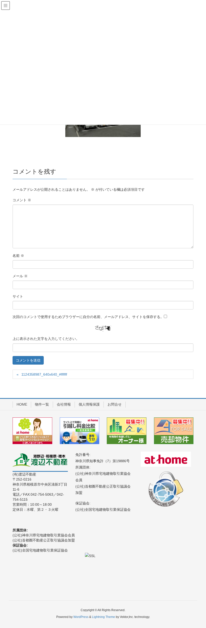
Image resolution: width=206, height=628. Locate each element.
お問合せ (115, 404)
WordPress (80, 617)
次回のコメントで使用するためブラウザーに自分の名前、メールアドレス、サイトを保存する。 (88, 317)
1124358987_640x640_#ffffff (44, 374)
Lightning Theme (103, 617)
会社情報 (64, 404)
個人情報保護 (89, 404)
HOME (22, 404)
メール (20, 276)
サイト (18, 296)
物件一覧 (42, 404)
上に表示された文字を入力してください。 (46, 339)
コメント (22, 200)
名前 (18, 256)
